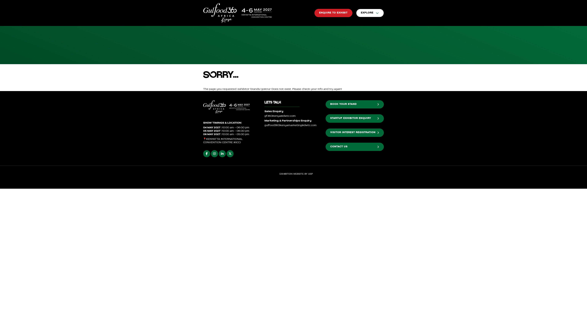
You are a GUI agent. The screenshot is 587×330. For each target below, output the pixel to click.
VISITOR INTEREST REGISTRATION (353, 132)
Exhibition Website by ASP (296, 174)
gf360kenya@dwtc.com (280, 116)
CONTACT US (339, 146)
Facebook (206, 153)
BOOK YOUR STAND (343, 104)
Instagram (214, 153)
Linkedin (222, 153)
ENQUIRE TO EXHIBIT (333, 13)
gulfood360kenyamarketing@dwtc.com (290, 125)
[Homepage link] (237, 13)
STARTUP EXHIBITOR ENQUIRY (350, 118)
